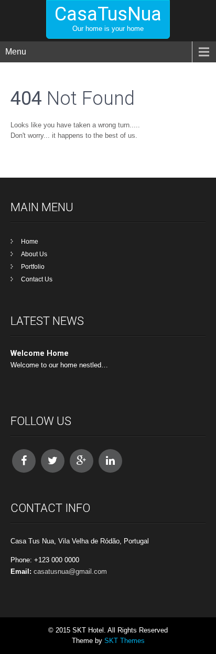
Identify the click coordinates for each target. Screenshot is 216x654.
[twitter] (52, 461)
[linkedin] (110, 461)
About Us (34, 254)
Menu (15, 51)
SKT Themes (124, 641)
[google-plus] (81, 461)
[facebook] (24, 461)
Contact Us (36, 279)
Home (29, 241)
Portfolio (33, 266)
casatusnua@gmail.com (70, 571)
